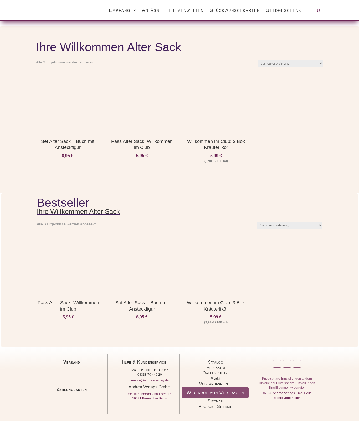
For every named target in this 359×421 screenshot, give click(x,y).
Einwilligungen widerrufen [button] (287, 389)
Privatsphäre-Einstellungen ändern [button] (287, 379)
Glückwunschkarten (234, 10)
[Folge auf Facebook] (287, 364)
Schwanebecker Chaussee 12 (149, 394)
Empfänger (122, 10)
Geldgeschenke (285, 10)
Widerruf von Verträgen (215, 392)
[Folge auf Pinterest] (297, 364)
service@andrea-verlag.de (150, 380)
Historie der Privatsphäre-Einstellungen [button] (287, 384)
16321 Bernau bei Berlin (149, 398)
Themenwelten (186, 10)
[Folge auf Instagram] (277, 364)
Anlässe (152, 10)
